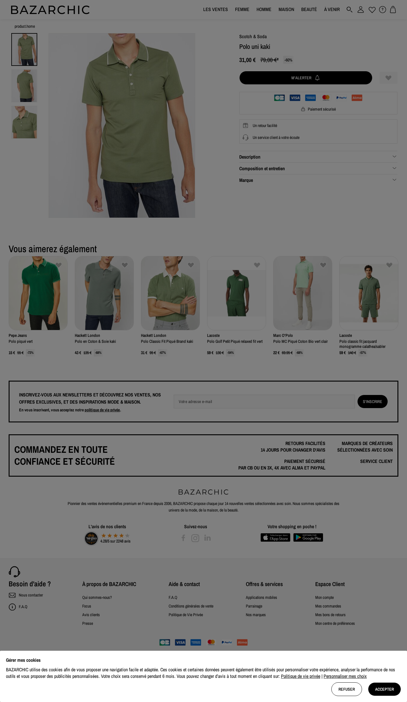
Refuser (346, 689)
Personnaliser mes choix (345, 676)
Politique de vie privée (300, 676)
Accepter (384, 689)
